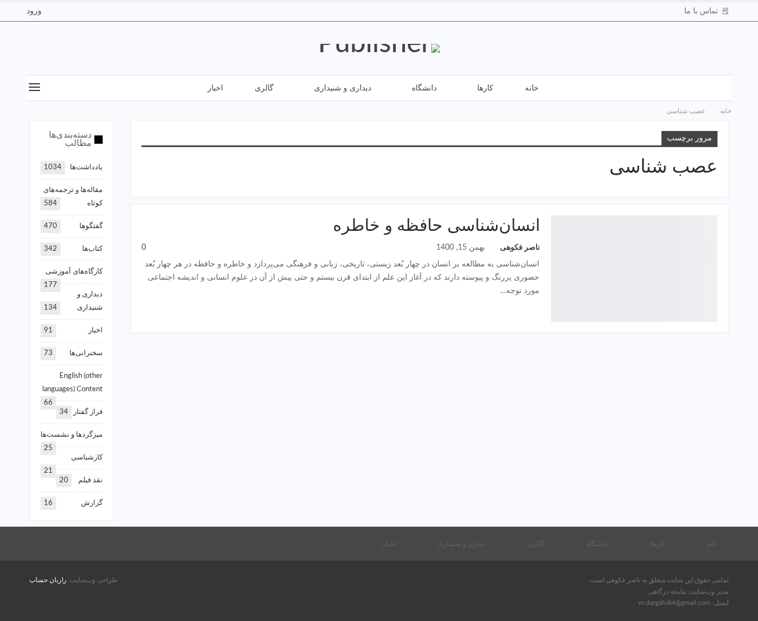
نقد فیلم (90, 480)
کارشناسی (87, 457)
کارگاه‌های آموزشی (74, 271)
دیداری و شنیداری (342, 88)
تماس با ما (701, 11)
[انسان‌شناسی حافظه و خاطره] (634, 268)
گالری (264, 88)
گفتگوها (91, 226)
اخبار (215, 88)
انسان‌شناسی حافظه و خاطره (436, 226)
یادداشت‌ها (86, 167)
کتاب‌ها (92, 249)
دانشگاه (424, 88)
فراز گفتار (88, 412)
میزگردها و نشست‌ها (72, 434)
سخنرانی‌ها (86, 353)
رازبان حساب (48, 580)
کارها (485, 88)
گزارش (92, 503)
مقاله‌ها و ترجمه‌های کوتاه (712, 221)
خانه (532, 88)
